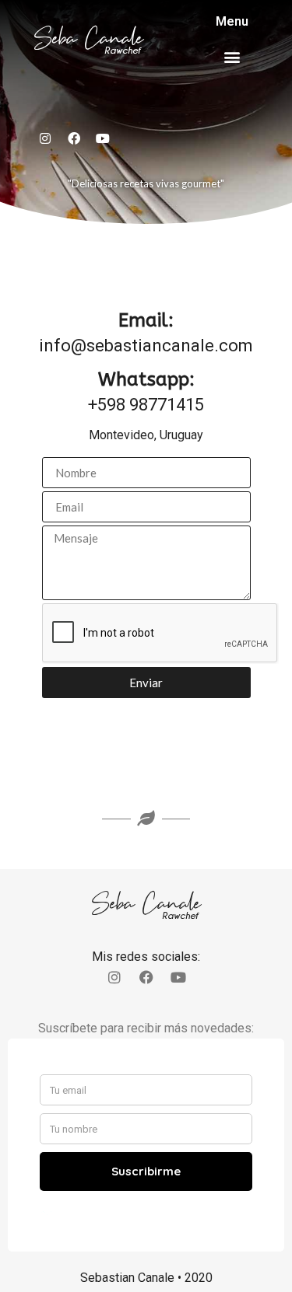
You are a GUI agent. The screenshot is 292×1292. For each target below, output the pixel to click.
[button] (232, 56)
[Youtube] (102, 138)
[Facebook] (74, 138)
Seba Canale (88, 38)
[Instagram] (45, 138)
